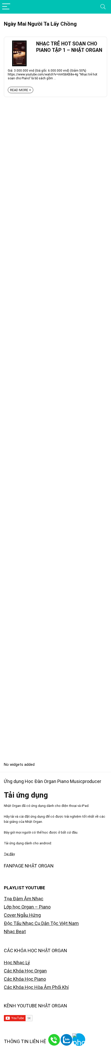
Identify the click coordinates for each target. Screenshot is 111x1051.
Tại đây (9, 854)
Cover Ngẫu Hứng (22, 915)
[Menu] (6, 7)
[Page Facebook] (98, 1038)
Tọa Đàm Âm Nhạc (23, 898)
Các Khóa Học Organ (25, 970)
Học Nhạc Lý (17, 962)
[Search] (103, 7)
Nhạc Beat (15, 931)
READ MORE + (20, 90)
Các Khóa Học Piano (25, 979)
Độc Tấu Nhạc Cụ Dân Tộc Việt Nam (41, 923)
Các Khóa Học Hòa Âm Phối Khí (36, 987)
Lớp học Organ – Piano (27, 907)
